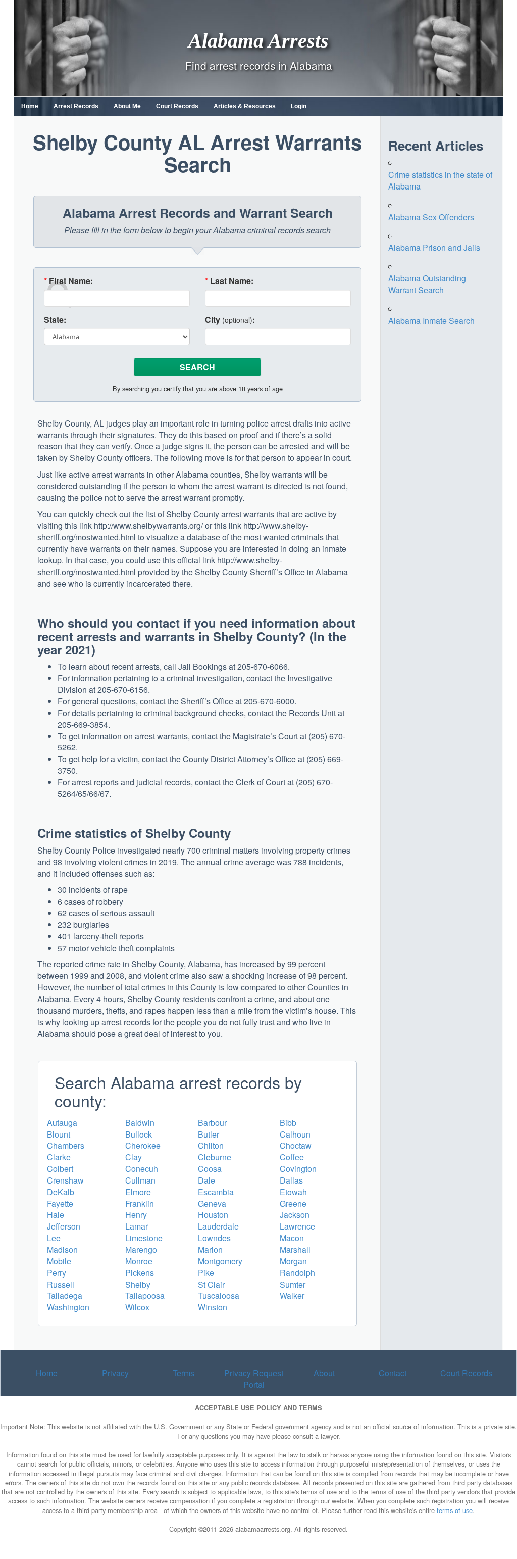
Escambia (216, 1192)
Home (29, 106)
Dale (206, 1180)
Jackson (294, 1214)
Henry (136, 1214)
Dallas (291, 1180)
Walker (292, 1295)
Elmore (138, 1192)
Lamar (136, 1226)
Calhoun (295, 1134)
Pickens (139, 1273)
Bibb (288, 1122)
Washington (68, 1307)
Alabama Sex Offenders (431, 217)
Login (298, 106)
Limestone (144, 1238)
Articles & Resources (245, 106)
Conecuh (141, 1168)
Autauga (62, 1122)
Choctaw (296, 1145)
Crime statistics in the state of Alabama (440, 180)
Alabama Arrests (258, 40)
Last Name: (229, 281)
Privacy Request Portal (253, 1378)
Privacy (115, 1373)
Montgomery (220, 1261)
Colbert (60, 1168)
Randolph (297, 1273)
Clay (133, 1157)
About (324, 1373)
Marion (210, 1249)
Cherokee (143, 1145)
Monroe (138, 1261)
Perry (56, 1273)
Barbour (212, 1122)
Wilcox (137, 1307)
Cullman (140, 1180)
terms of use (455, 1510)
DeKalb (60, 1192)
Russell (60, 1284)
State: (55, 319)
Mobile (59, 1261)
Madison (62, 1249)
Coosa (210, 1168)
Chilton (211, 1145)
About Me (127, 106)
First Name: (68, 281)
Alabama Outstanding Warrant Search (427, 284)
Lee (54, 1238)
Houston (213, 1214)
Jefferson (63, 1226)
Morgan (293, 1261)
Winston (212, 1307)
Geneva (212, 1203)
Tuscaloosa (218, 1295)
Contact (392, 1373)
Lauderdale (218, 1226)
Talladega (64, 1295)
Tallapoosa (145, 1295)
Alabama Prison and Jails (434, 247)
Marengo (141, 1249)
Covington (298, 1168)
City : (230, 319)
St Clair (211, 1284)
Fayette (60, 1203)
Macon (292, 1238)
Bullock (138, 1134)
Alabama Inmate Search (431, 320)
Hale (55, 1214)
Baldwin (139, 1122)
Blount (58, 1134)
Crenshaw (65, 1180)
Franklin (139, 1203)
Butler (208, 1134)
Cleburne (214, 1157)
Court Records (177, 106)
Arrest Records (76, 106)
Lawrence (297, 1226)
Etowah (293, 1192)
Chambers (65, 1145)
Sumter (292, 1284)
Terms (183, 1373)
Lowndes (214, 1238)
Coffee (292, 1157)
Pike (206, 1273)
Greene (293, 1203)
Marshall (295, 1249)
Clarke (59, 1157)
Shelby (137, 1284)
